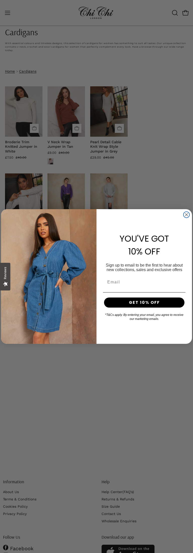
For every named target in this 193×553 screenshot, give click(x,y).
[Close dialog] (186, 215)
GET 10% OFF (144, 302)
